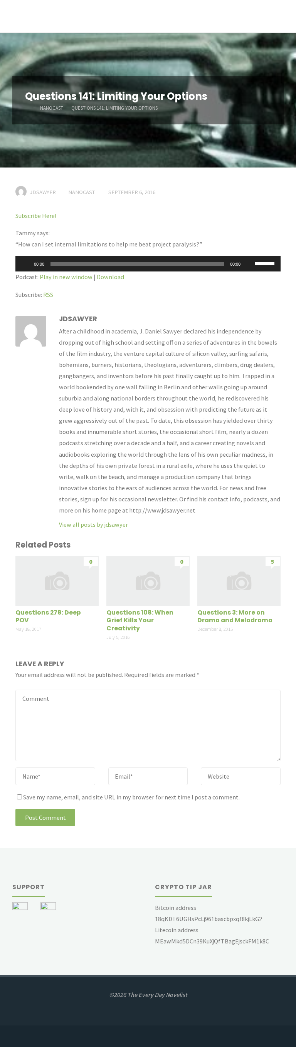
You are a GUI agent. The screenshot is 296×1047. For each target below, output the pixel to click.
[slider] (266, 263)
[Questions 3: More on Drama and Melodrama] (238, 580)
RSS (48, 294)
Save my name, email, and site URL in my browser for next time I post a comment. (131, 797)
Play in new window (66, 277)
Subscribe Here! (35, 215)
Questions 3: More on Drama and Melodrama (234, 616)
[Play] (25, 264)
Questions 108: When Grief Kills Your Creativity (139, 620)
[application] (147, 263)
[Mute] (249, 264)
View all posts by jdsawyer (93, 524)
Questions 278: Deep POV (48, 616)
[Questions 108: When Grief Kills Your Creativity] (147, 580)
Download (110, 277)
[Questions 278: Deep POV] (56, 580)
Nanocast (51, 108)
